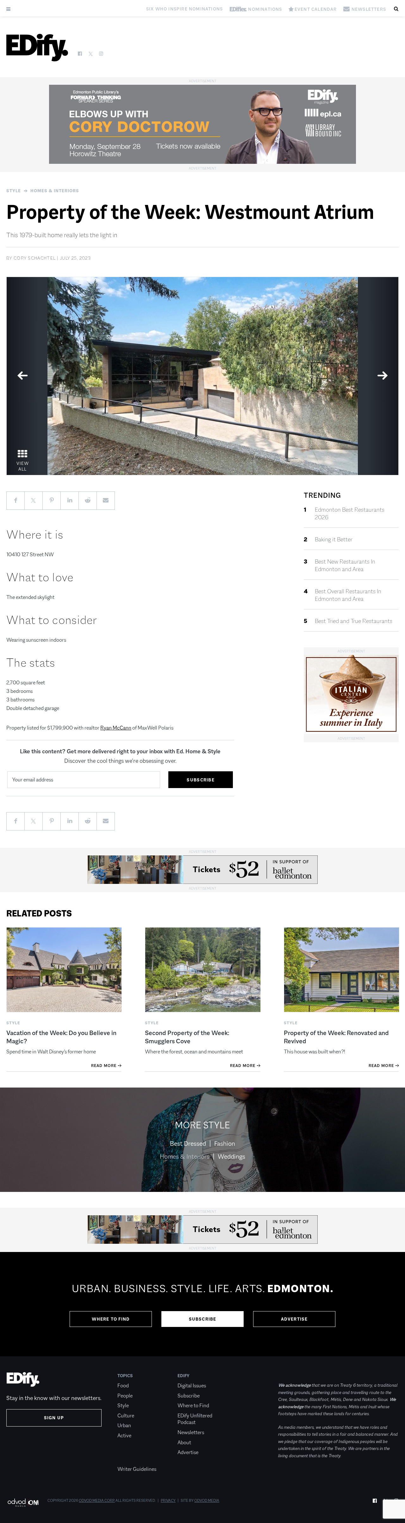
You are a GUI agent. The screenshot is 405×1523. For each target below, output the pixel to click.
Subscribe (202, 1319)
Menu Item (129, 1459)
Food (123, 1385)
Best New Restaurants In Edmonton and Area (345, 565)
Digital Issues (192, 1385)
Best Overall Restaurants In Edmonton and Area (348, 595)
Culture (125, 1415)
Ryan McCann (115, 728)
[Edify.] (37, 47)
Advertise (294, 1319)
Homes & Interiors (54, 191)
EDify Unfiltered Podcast (195, 1419)
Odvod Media (206, 1500)
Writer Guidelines (136, 1469)
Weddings (231, 1156)
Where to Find (111, 1319)
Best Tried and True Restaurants (353, 621)
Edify (184, 1375)
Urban (124, 1425)
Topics (125, 1375)
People (125, 1395)
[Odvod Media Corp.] (23, 1502)
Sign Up (54, 1418)
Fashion (224, 1143)
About (184, 1442)
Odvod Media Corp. (97, 1500)
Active (124, 1435)
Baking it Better (333, 539)
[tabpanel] (202, 376)
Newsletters (191, 1432)
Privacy (168, 1500)
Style (13, 191)
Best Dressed (188, 1143)
